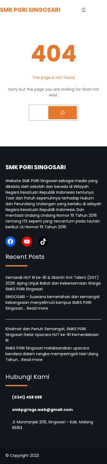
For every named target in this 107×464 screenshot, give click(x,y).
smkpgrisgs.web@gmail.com (42, 409)
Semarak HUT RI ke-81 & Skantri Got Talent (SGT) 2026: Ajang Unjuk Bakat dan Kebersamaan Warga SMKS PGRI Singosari (53, 283)
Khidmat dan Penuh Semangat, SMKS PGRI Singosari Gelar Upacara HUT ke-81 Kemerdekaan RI (52, 334)
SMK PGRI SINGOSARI (30, 10)
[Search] (62, 112)
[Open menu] (83, 10)
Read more (37, 308)
